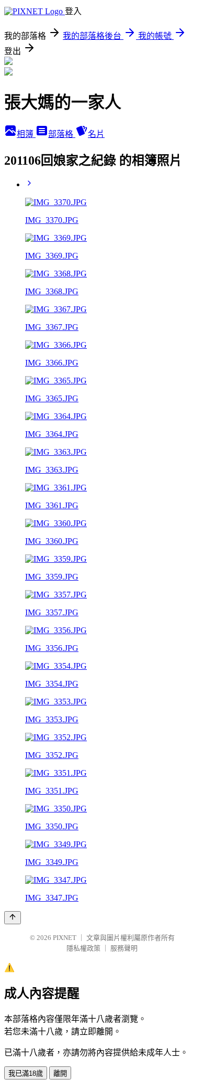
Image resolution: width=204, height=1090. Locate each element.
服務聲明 (124, 948)
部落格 (61, 134)
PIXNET (64, 938)
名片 (96, 134)
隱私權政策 (83, 948)
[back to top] (12, 917)
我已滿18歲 (25, 1073)
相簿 (26, 134)
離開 (60, 1073)
